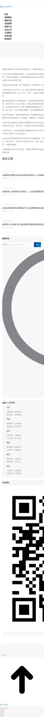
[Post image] (8, 172)
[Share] (3, 708)
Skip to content (6, 6)
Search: (5, 244)
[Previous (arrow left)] (1, 712)
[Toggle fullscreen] (5, 708)
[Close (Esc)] (1, 708)
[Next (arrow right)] (3, 712)
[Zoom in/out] (8, 708)
